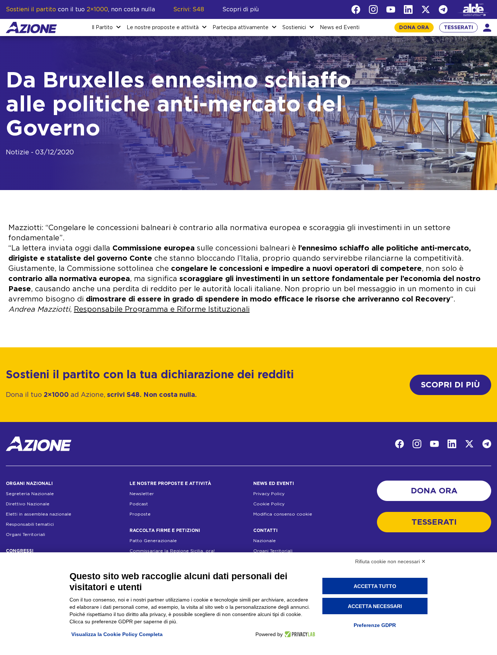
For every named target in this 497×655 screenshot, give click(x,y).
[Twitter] (425, 9)
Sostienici (294, 27)
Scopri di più (240, 9)
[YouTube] (390, 9)
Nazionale (264, 540)
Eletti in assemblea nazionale (38, 514)
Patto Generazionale (153, 540)
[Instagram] (373, 9)
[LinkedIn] (408, 9)
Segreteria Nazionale (30, 494)
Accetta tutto (375, 586)
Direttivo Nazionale (27, 504)
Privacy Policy (269, 494)
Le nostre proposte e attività (163, 27)
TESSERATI (458, 27)
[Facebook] (355, 9)
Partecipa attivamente (240, 27)
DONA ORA (414, 27)
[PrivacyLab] (299, 634)
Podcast (139, 504)
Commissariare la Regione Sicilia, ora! (172, 551)
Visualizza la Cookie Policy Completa (117, 634)
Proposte (140, 514)
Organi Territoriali (25, 534)
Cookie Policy (269, 504)
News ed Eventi (339, 27)
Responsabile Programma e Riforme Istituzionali (162, 309)
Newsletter (142, 494)
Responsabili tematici (30, 524)
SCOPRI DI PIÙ (450, 385)
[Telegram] (443, 9)
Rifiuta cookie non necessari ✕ (390, 561)
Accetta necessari (375, 606)
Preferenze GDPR (375, 625)
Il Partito (102, 27)
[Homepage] (31, 27)
